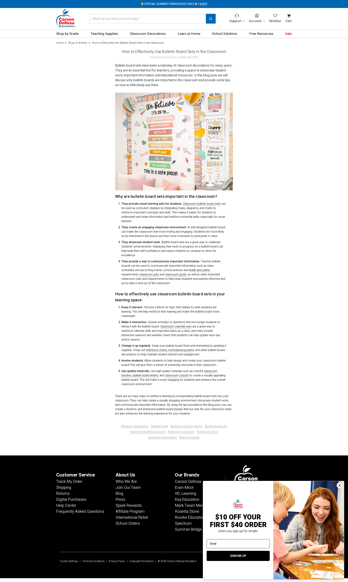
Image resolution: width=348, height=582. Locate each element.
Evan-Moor (184, 487)
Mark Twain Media (191, 505)
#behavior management (134, 426)
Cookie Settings (69, 561)
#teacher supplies (189, 437)
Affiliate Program (130, 511)
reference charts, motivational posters (170, 350)
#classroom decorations (162, 437)
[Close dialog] (340, 485)
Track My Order (69, 481)
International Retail (132, 517)
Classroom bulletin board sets (201, 204)
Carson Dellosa (188, 481)
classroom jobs (149, 274)
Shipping (63, 487)
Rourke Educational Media (197, 517)
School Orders (128, 523)
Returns (63, 493)
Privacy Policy (117, 561)
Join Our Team (128, 487)
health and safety (199, 270)
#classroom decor (207, 432)
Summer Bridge (188, 529)
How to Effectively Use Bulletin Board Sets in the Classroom (174, 52)
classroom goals (175, 274)
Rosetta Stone (187, 511)
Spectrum (183, 523)
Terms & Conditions (93, 561)
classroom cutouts (177, 375)
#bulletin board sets (216, 426)
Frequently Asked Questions (80, 511)
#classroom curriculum (181, 432)
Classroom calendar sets (176, 326)
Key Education (187, 499)
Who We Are (126, 481)
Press (120, 499)
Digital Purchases (71, 499)
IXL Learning (185, 493)
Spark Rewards (129, 505)
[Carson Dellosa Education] (66, 18)
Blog (119, 493)
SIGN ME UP (238, 556)
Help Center (66, 505)
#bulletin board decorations (186, 426)
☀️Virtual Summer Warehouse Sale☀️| (174, 4)
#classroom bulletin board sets (147, 432)
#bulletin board (159, 426)
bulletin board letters (145, 375)
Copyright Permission (141, 561)
